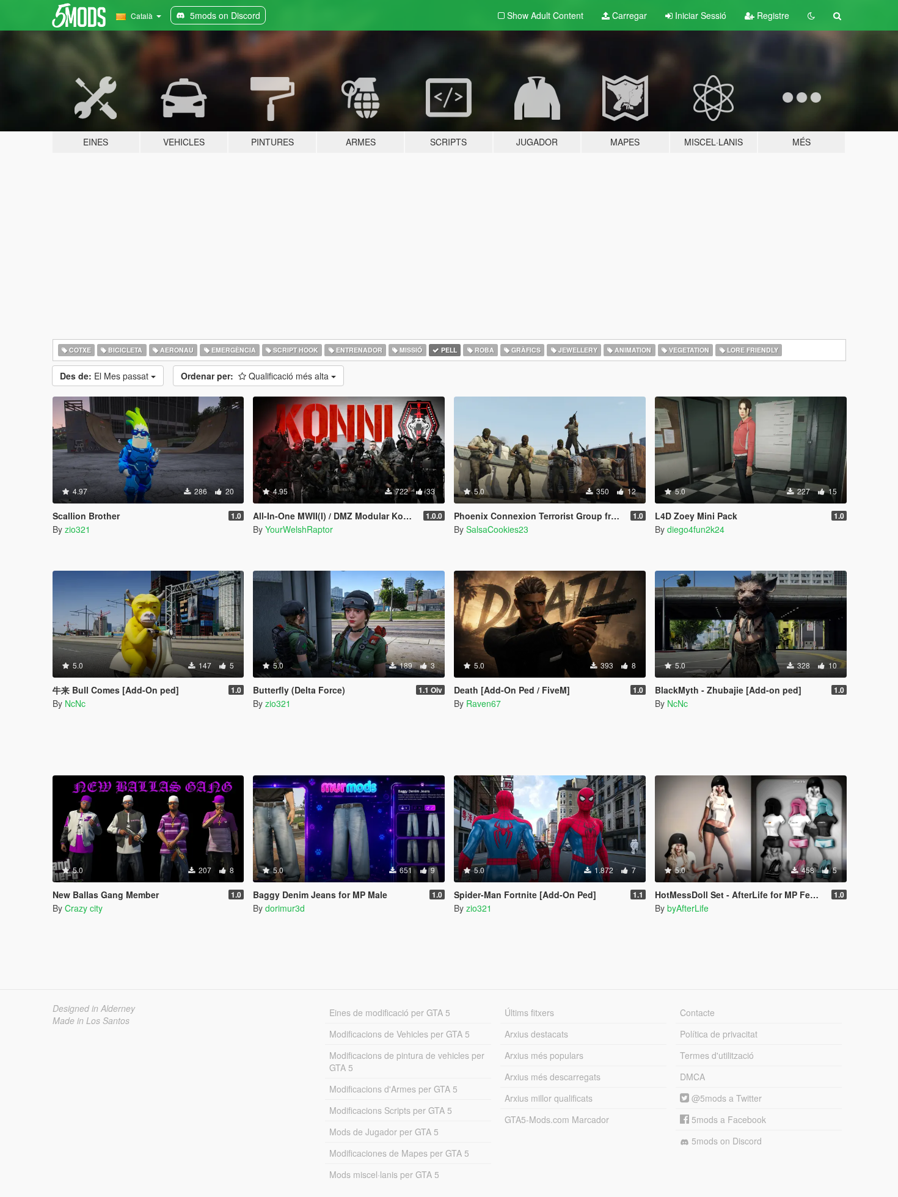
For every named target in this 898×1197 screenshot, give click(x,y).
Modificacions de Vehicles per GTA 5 (399, 1034)
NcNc (75, 703)
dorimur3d (285, 908)
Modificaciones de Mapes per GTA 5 (399, 1153)
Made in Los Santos (91, 1020)
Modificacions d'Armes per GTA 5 (393, 1089)
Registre (771, 15)
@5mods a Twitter (725, 1098)
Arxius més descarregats (552, 1077)
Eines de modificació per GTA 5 (389, 1012)
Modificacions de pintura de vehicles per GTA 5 (406, 1061)
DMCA (692, 1077)
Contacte (697, 1012)
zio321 (77, 529)
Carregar (628, 15)
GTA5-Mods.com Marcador (557, 1119)
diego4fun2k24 (696, 529)
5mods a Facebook (727, 1119)
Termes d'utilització (717, 1055)
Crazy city (84, 908)
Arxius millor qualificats (549, 1098)
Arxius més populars (544, 1055)
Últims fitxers (529, 1012)
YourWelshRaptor (299, 529)
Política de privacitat (718, 1034)
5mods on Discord (725, 1141)
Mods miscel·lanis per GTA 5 (384, 1174)
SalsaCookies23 (497, 529)
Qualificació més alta (256, 376)
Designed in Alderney (94, 1008)
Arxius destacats (536, 1034)
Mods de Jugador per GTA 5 (384, 1132)
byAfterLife (688, 908)
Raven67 (483, 703)
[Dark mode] (811, 15)
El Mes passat (105, 376)
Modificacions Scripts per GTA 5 (390, 1110)
